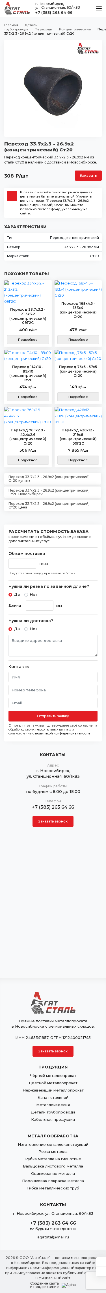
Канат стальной (53, 1097)
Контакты (18, 667)
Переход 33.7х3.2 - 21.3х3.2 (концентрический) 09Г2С (27, 316)
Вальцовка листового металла (53, 1166)
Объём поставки (26, 554)
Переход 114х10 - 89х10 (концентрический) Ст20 (27, 373)
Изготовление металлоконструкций (53, 1144)
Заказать (88, 175)
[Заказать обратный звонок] (101, 1271)
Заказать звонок (53, 821)
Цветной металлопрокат (53, 1083)
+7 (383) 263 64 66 (53, 12)
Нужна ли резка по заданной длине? (48, 586)
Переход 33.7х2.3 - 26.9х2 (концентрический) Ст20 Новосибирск (49, 492)
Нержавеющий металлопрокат (53, 1090)
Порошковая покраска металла (53, 1180)
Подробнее (28, 340)
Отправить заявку (53, 716)
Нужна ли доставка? (30, 621)
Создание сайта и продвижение (44, 1285)
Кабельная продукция (53, 1119)
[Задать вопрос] (101, 1262)
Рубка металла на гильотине (53, 1159)
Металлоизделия (53, 1104)
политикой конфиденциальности (62, 733)
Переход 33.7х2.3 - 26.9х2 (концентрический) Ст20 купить (49, 479)
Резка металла (53, 1151)
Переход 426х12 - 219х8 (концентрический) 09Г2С (78, 436)
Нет (33, 594)
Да (17, 594)
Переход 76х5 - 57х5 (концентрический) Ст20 (78, 371)
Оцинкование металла (53, 1173)
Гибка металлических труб (53, 1188)
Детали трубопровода (53, 1112)
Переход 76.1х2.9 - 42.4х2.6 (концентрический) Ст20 (27, 436)
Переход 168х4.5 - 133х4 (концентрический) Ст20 (78, 310)
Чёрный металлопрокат (53, 1075)
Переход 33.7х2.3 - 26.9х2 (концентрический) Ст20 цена (49, 505)
